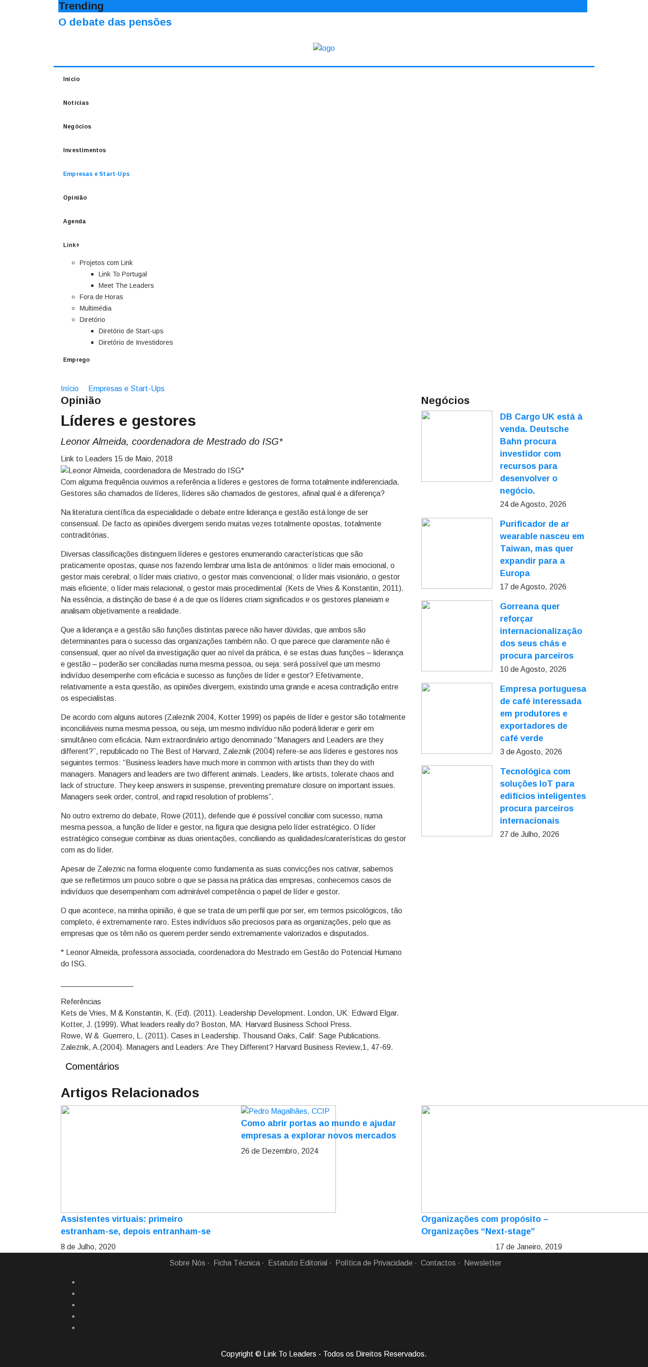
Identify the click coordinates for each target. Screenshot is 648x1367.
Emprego (76, 360)
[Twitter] (83, 1305)
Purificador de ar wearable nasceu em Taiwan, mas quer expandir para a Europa (542, 548)
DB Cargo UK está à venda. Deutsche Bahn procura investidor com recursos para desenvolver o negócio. (541, 453)
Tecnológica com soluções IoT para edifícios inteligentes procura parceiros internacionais (543, 796)
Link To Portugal (123, 274)
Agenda (74, 221)
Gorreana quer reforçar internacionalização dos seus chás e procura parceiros (541, 631)
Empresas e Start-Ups (96, 174)
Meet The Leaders (126, 285)
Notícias (76, 103)
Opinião (75, 197)
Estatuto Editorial (297, 1263)
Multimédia (95, 308)
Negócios (77, 126)
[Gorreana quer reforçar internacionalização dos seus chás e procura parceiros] (456, 635)
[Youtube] (83, 1327)
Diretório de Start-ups (131, 331)
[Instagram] (83, 1316)
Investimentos (84, 150)
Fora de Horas (101, 297)
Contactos (438, 1263)
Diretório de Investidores (136, 342)
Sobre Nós (187, 1263)
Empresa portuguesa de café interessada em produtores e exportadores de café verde (543, 713)
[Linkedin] (83, 1293)
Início (71, 79)
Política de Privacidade (374, 1263)
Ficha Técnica (236, 1263)
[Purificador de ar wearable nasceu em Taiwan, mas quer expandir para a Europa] (456, 553)
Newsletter (482, 1263)
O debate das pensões (115, 22)
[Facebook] (83, 1282)
